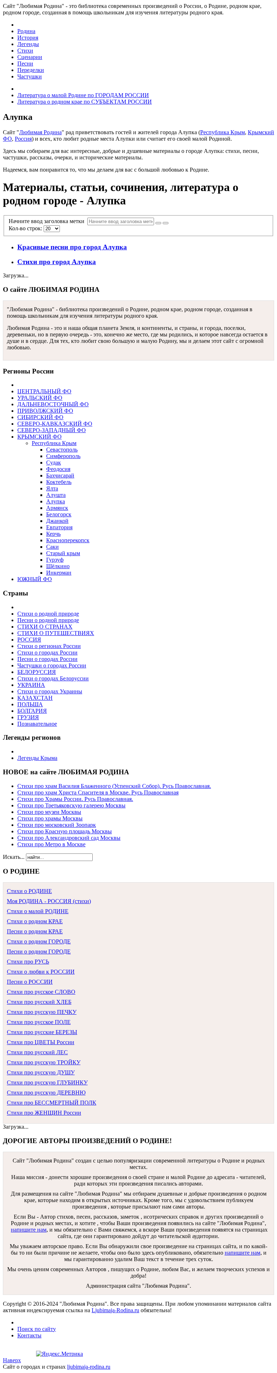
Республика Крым (222, 132)
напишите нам (29, 1230)
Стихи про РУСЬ (28, 962)
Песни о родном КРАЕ (35, 931)
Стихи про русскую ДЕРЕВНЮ (46, 1092)
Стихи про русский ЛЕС (37, 1052)
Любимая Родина (40, 132)
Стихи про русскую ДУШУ (41, 1072)
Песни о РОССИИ (30, 982)
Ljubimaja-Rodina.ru (115, 1310)
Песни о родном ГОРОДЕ (39, 951)
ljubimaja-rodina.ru (88, 1367)
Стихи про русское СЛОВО (41, 992)
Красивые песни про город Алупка (72, 247)
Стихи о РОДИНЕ (29, 891)
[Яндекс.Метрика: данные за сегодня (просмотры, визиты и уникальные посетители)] (59, 1354)
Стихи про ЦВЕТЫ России (40, 1042)
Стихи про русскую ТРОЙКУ (43, 1062)
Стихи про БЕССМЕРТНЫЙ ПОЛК (51, 1103)
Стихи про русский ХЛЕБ (39, 1002)
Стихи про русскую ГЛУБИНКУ (47, 1082)
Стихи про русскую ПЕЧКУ (41, 1012)
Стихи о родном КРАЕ (35, 921)
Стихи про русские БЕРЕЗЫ (42, 1032)
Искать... (14, 857)
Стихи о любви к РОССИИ (41, 972)
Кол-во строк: (26, 228)
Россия (23, 139)
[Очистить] (165, 223)
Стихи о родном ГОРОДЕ (39, 941)
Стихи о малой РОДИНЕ (38, 911)
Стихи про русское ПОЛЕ (39, 1022)
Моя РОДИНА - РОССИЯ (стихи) (49, 901)
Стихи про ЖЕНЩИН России (44, 1113)
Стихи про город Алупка (56, 262)
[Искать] (158, 223)
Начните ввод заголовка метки (48, 221)
